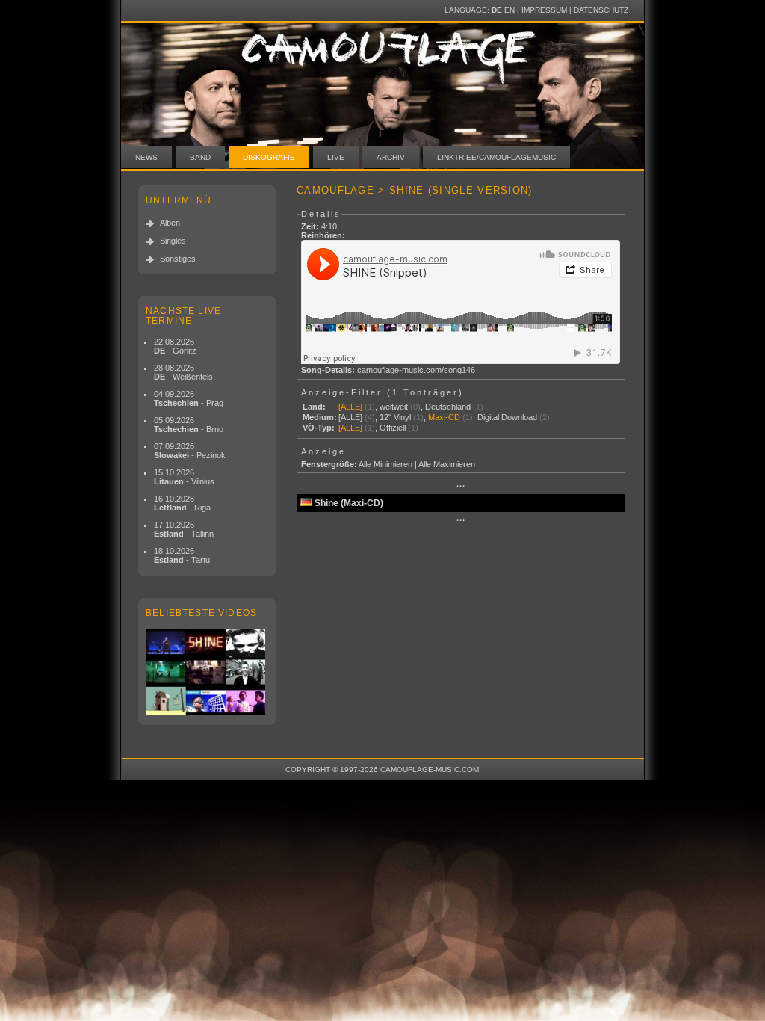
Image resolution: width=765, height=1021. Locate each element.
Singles (173, 240)
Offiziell (393, 427)
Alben (170, 222)
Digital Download (507, 417)
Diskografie (269, 157)
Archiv (391, 157)
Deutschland (448, 406)
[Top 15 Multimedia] (207, 672)
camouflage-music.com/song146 (416, 369)
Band (200, 157)
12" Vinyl (395, 417)
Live (335, 157)
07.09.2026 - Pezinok (190, 451)
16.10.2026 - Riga (182, 503)
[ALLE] (350, 406)
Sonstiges (178, 258)
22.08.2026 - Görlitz (175, 346)
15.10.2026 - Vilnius (184, 477)
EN (509, 10)
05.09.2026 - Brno (188, 425)
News (146, 157)
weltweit (394, 406)
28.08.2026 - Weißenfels (183, 372)
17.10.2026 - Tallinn (184, 529)
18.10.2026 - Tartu (182, 555)
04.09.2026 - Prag (188, 398)
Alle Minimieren (385, 464)
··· (460, 485)
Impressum (544, 10)
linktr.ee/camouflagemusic (496, 157)
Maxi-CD (444, 417)
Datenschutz (601, 10)
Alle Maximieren (446, 464)
